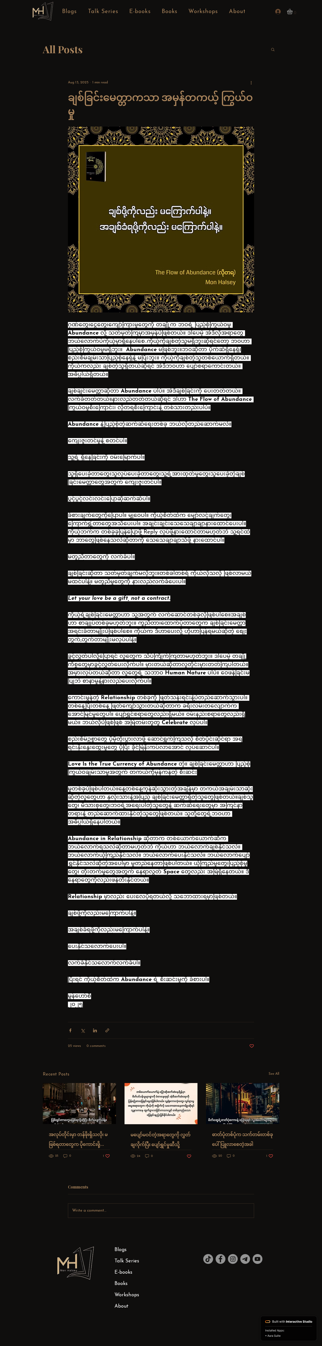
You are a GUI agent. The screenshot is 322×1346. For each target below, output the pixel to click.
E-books (123, 1272)
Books (121, 1283)
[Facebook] (220, 1259)
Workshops (126, 1295)
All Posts (63, 49)
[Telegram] (245, 1259)
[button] (293, 11)
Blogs (120, 1249)
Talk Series (126, 1261)
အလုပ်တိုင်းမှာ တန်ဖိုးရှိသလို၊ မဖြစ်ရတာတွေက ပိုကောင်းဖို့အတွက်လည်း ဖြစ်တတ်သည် (78, 1140)
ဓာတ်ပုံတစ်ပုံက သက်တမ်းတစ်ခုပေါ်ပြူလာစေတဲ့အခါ (242, 1139)
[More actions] (251, 82)
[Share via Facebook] (70, 1030)
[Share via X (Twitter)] (82, 1030)
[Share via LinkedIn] (95, 1030)
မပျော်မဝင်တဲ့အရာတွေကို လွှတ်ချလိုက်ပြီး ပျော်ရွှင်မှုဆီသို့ (160, 1139)
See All (274, 1074)
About (121, 1306)
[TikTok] (208, 1259)
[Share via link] (107, 1030)
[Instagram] (233, 1259)
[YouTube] (257, 1259)
